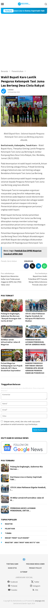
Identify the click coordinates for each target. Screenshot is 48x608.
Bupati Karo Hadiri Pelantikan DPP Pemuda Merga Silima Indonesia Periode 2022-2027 (37, 279)
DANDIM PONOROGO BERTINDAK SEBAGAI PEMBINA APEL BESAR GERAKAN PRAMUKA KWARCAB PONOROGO (35, 368)
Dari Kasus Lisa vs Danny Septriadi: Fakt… (26, 478)
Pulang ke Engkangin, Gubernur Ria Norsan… (26, 467)
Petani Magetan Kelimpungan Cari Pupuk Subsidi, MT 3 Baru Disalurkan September (11, 367)
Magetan (9, 524)
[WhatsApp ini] (44, 266)
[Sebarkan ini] (26, 266)
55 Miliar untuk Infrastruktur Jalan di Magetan (10, 342)
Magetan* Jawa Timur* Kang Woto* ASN (22, 542)
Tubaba (8, 533)
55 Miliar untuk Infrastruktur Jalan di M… (27, 499)
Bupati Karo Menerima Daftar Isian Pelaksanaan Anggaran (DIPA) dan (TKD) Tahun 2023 (11, 279)
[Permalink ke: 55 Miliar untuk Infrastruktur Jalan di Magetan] (12, 331)
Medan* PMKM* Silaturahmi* (17, 538)
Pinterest (14, 586)
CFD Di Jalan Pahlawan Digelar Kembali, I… (28, 488)
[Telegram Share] (38, 266)
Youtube (14, 590)
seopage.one (39, 601)
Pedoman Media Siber (35, 564)
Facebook (14, 582)
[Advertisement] (24, 39)
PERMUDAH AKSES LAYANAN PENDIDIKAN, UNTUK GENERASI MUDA (35, 342)
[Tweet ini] (32, 266)
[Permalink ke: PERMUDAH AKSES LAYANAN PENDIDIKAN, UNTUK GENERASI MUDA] (36, 331)
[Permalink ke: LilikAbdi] (3, 91)
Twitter (36, 582)
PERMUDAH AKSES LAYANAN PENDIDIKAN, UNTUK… (22, 509)
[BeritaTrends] (24, 3)
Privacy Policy (35, 568)
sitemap (23, 572)
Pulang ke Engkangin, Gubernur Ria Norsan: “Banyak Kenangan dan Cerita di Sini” (11, 317)
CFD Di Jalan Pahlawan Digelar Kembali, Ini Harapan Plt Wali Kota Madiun (35, 317)
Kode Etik (12, 568)
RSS (36, 590)
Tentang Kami (12, 564)
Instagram (36, 586)
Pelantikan (10, 528)
